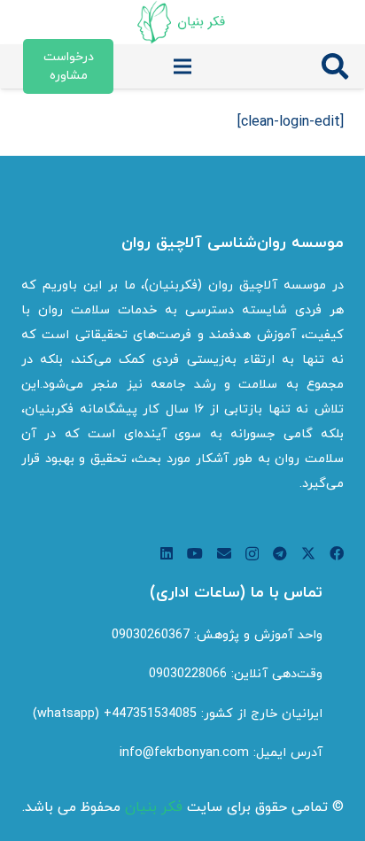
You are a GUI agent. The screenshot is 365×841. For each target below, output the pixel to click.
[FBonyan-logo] (182, 22)
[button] (335, 66)
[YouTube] (195, 553)
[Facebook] (337, 553)
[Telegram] (280, 553)
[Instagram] (252, 554)
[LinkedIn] (166, 553)
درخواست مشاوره (68, 66)
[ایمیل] (224, 553)
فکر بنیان (153, 807)
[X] (308, 553)
